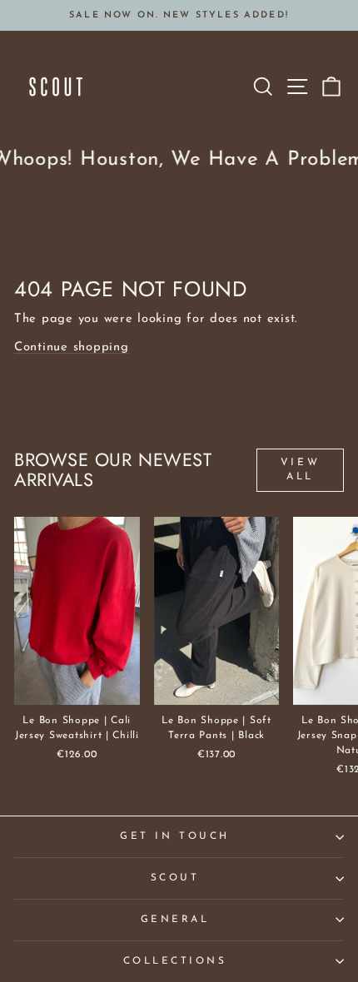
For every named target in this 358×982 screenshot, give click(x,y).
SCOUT (175, 878)
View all (300, 470)
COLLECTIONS (175, 961)
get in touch (174, 836)
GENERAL (175, 920)
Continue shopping (71, 347)
